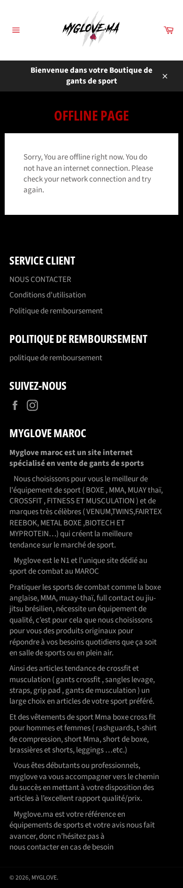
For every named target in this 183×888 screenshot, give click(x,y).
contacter (43, 847)
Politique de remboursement (56, 311)
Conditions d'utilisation (47, 295)
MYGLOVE (44, 877)
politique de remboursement (55, 358)
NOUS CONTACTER (40, 279)
